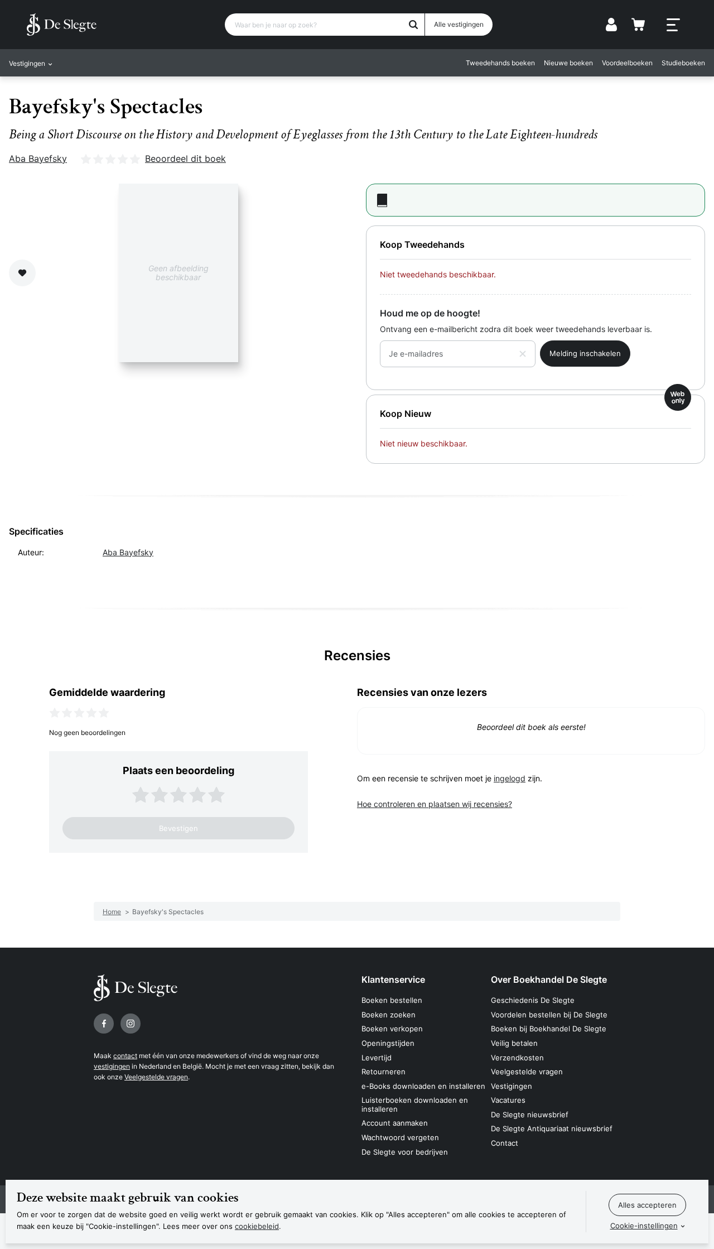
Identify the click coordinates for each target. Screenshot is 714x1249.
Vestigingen (511, 1086)
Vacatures (508, 1100)
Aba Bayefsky (38, 158)
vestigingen (112, 1066)
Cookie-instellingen (644, 1225)
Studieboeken (683, 63)
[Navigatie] (673, 25)
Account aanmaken (394, 1122)
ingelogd (509, 778)
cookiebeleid (257, 1226)
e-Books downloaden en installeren (423, 1086)
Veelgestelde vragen (156, 1077)
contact (125, 1055)
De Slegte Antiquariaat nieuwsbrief (551, 1128)
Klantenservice (393, 979)
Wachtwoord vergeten (400, 1137)
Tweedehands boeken (500, 63)
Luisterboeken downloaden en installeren (414, 1104)
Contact (504, 1142)
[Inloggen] (611, 24)
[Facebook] (103, 1023)
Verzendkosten (517, 1057)
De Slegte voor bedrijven (404, 1151)
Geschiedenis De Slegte (533, 1000)
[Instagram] (130, 1023)
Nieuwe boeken (568, 63)
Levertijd (376, 1057)
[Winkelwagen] (638, 24)
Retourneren (383, 1071)
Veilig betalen (514, 1043)
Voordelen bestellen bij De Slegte (549, 1014)
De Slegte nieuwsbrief (529, 1114)
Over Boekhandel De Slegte (549, 979)
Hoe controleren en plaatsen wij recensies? (434, 804)
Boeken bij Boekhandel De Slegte (548, 1028)
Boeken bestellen (391, 1000)
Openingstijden (387, 1043)
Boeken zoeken (388, 1014)
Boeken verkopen (392, 1028)
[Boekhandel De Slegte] (62, 24)
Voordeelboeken (627, 63)
